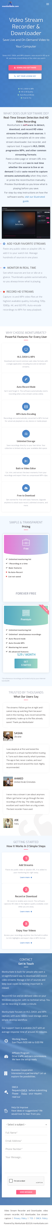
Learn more (25, 877)
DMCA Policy (24, 1092)
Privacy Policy (20, 1218)
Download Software (26, 68)
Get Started (26, 663)
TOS (31, 1218)
